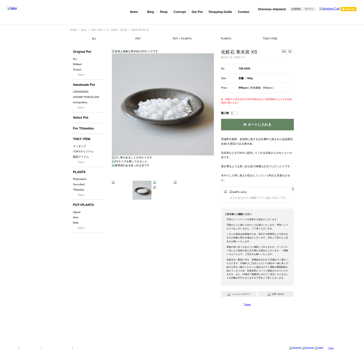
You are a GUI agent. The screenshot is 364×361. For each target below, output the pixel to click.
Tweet (247, 304)
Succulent (79, 184)
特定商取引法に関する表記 (56, 348)
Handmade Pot (84, 85)
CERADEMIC (81, 91)
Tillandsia (78, 189)
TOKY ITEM (97, 30)
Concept (179, 11)
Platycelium (80, 178)
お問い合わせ (278, 294)
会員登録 (296, 9)
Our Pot (197, 11)
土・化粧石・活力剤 (117, 29)
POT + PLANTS (182, 38)
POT (138, 38)
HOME (73, 30)
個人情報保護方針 (30, 348)
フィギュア (79, 146)
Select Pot (80, 117)
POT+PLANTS (83, 205)
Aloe (75, 217)
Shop (164, 11)
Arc (75, 58)
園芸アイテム (81, 156)
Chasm (77, 69)
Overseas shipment (272, 9)
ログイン (309, 9)
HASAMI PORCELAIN (86, 97)
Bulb (75, 222)
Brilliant (77, 64)
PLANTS (226, 38)
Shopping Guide (220, 11)
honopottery (80, 102)
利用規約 (79, 348)
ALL (94, 38)
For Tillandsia (83, 128)
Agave (77, 212)
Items (134, 11)
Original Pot (82, 52)
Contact (243, 11)
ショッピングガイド (240, 294)
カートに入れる (259, 124)
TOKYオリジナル (83, 151)
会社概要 (12, 348)
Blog (150, 11)
